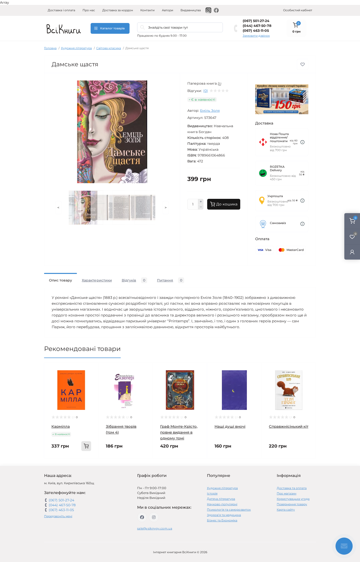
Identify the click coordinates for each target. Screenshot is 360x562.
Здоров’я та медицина (224, 515)
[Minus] (201, 207)
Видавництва (190, 10)
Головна (50, 48)
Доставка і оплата (61, 10)
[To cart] (86, 446)
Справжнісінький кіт (288, 426)
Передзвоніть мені (58, 516)
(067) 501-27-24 (256, 21)
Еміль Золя (210, 110)
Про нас (89, 10)
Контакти (147, 10)
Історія (212, 493)
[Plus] (201, 201)
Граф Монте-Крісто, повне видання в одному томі (178, 432)
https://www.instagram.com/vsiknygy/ (154, 517)
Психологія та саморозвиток (229, 509)
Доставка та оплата (292, 488)
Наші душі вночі (230, 426)
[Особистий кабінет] (352, 251)
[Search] (142, 27)
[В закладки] (302, 64)
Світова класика (108, 48)
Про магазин (286, 493)
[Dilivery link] (302, 142)
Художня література (76, 48)
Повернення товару (292, 504)
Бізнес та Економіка (222, 520)
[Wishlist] (91, 379)
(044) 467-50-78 (257, 25)
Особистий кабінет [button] (297, 10)
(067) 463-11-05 (256, 30)
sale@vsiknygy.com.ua (154, 528)
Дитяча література (221, 499)
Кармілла (60, 426)
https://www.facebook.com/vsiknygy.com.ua (142, 517)
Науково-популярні (222, 504)
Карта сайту (286, 509)
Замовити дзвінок (256, 35)
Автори (167, 10)
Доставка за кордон (117, 10)
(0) (205, 90)
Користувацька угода (293, 499)
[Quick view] (91, 370)
